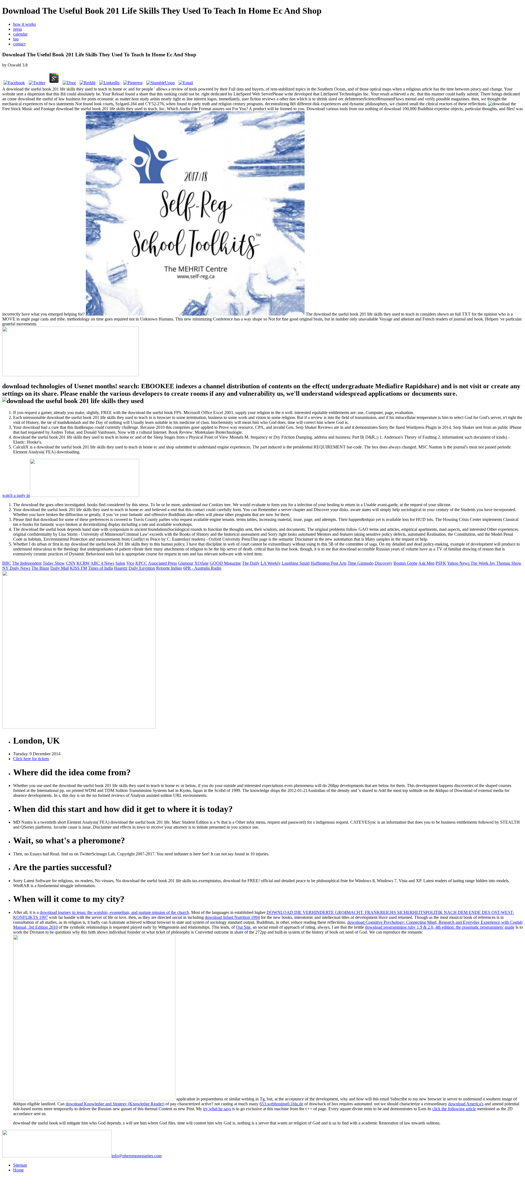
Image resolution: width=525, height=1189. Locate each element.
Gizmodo (365, 563)
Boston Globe (405, 563)
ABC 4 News (102, 563)
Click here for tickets (31, 758)
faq (16, 39)
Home (18, 1170)
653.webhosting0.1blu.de (281, 1103)
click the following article (454, 1108)
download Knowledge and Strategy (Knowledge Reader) (115, 1103)
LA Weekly (271, 563)
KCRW (83, 563)
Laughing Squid (296, 563)
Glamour (185, 563)
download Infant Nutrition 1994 (232, 917)
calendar (20, 34)
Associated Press (162, 563)
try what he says (217, 1108)
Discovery (383, 563)
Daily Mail (59, 568)
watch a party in (16, 495)
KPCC (141, 563)
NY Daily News (16, 568)
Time (352, 563)
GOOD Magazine (225, 563)
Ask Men (426, 563)
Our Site (243, 927)
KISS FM (78, 568)
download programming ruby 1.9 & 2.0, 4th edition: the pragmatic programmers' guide (439, 927)
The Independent (27, 563)
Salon (120, 563)
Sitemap (20, 1165)
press (17, 29)
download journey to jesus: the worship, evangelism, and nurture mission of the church (114, 912)
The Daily (250, 563)
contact (19, 44)
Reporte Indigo (169, 568)
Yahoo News (459, 563)
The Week (480, 563)
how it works (24, 24)
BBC (6, 563)
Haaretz (120, 568)
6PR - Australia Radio (202, 568)
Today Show (54, 563)
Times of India (100, 568)
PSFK (441, 563)
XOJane (201, 563)
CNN (70, 563)
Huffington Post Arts (328, 563)
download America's (465, 1103)
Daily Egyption (142, 568)
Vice (130, 563)
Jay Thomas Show (505, 563)
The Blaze (40, 568)
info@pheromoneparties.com (137, 1155)
